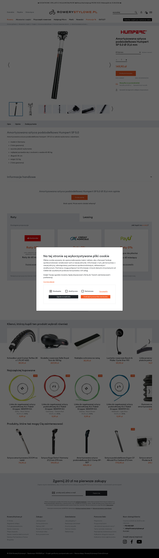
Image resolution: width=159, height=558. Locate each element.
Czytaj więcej (48, 282)
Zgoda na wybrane (63, 297)
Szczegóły (103, 291)
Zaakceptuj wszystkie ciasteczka (96, 297)
